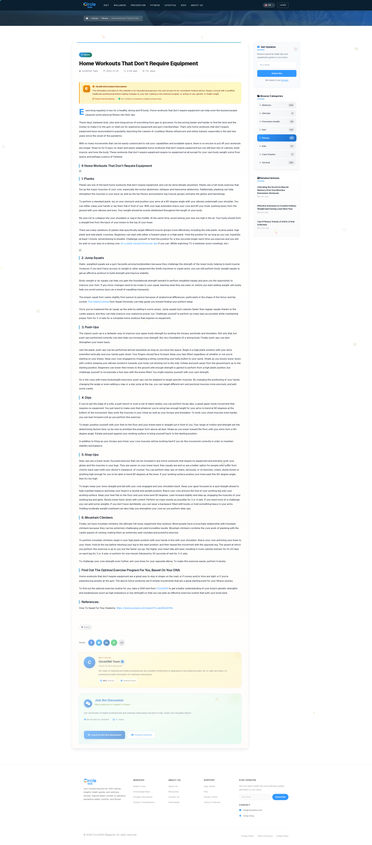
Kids (183, 5)
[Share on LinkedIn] (106, 641)
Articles (94, 18)
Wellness (120, 5)
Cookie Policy (282, 836)
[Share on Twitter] (99, 641)
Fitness (155, 5)
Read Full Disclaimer (105, 99)
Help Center (209, 786)
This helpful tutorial (98, 301)
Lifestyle (170, 5)
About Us (197, 5)
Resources (173, 791)
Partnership (173, 802)
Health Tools (139, 786)
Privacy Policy (211, 797)
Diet (106, 5)
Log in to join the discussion (106, 733)
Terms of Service (212, 802)
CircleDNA (162, 588)
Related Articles (143, 733)
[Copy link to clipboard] (121, 641)
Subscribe (277, 73)
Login (283, 5)
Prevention (138, 5)
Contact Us (173, 797)
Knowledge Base (141, 791)
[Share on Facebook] (91, 641)
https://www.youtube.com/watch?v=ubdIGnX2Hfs (145, 608)
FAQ (206, 791)
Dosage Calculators (142, 797)
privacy (284, 80)
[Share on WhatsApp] (114, 641)
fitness (87, 625)
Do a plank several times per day (139, 243)
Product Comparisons (144, 802)
